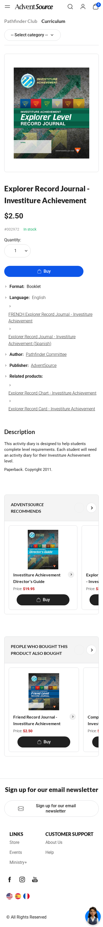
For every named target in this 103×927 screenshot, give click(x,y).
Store (14, 842)
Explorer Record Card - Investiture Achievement (51, 408)
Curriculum (53, 21)
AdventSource (44, 365)
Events (16, 852)
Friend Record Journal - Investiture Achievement (36, 720)
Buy (47, 271)
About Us (53, 842)
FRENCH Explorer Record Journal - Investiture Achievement (50, 318)
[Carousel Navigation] (50, 508)
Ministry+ (18, 862)
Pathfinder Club (20, 21)
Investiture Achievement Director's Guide (36, 578)
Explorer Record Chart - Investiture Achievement (52, 393)
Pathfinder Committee (46, 354)
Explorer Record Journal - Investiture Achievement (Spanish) (42, 340)
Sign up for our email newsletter (56, 808)
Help (49, 852)
